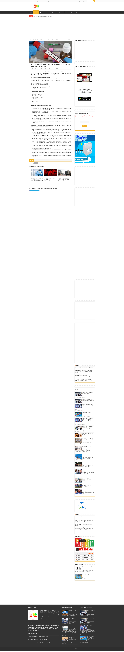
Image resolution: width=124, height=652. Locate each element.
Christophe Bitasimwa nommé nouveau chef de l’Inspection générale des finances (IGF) (87, 576)
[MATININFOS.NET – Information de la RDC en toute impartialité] (36, 6)
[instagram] (84, 1)
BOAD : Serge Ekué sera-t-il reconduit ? (82, 367)
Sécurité (48, 12)
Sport (73, 12)
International (61, 1)
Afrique (66, 1)
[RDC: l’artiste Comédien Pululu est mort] (78, 435)
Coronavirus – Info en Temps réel (45, 1)
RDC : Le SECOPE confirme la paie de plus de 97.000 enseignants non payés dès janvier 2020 (87, 613)
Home (31, 39)
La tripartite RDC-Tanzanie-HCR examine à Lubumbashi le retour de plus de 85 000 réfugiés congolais (84, 531)
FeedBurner (88, 128)
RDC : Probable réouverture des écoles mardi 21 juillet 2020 (90, 620)
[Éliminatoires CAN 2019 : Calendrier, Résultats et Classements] (78, 486)
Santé (53, 68)
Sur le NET (78, 514)
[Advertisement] (78, 6)
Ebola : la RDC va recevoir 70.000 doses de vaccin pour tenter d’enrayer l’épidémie (69, 621)
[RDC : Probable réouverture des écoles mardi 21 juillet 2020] (78, 401)
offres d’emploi (54, 1)
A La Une (36, 12)
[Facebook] (80, 1)
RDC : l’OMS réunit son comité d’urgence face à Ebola (42, 16)
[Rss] (79, 1)
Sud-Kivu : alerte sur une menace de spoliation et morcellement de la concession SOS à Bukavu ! (69, 613)
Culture (67, 12)
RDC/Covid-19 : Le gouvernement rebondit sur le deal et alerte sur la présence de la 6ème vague (37, 178)
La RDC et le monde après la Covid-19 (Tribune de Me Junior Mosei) (50, 178)
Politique (42, 12)
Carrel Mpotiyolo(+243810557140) (88, 648)
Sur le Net (78, 365)
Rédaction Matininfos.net (36, 68)
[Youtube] (83, 1)
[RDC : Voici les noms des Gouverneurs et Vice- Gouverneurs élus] (78, 414)
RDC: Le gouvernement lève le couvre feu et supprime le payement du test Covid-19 (64, 178)
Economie (55, 12)
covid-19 (35, 163)
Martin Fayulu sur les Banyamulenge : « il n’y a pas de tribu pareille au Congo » (69, 640)
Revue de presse (80, 12)
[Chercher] (94, 1)
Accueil (31, 12)
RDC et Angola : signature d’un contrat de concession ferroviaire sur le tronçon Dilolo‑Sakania (82, 518)
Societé (61, 12)
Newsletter (89, 12)
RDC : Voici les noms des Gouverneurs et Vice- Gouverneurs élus (86, 413)
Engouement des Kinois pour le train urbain (83, 524)
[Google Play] (85, 1)
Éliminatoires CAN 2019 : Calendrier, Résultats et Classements (86, 485)
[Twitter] (82, 1)
